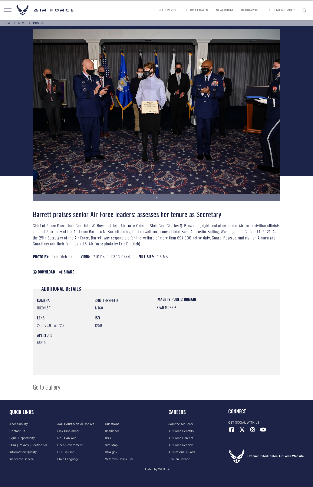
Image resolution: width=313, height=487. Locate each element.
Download (46, 272)
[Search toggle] (305, 10)
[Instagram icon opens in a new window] (252, 429)
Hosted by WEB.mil (156, 469)
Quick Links (21, 412)
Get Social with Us (244, 422)
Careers (177, 412)
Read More (165, 307)
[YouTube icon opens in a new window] (263, 429)
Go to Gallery (46, 386)
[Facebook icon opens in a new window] (231, 429)
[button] (7, 10)
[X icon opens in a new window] (242, 429)
